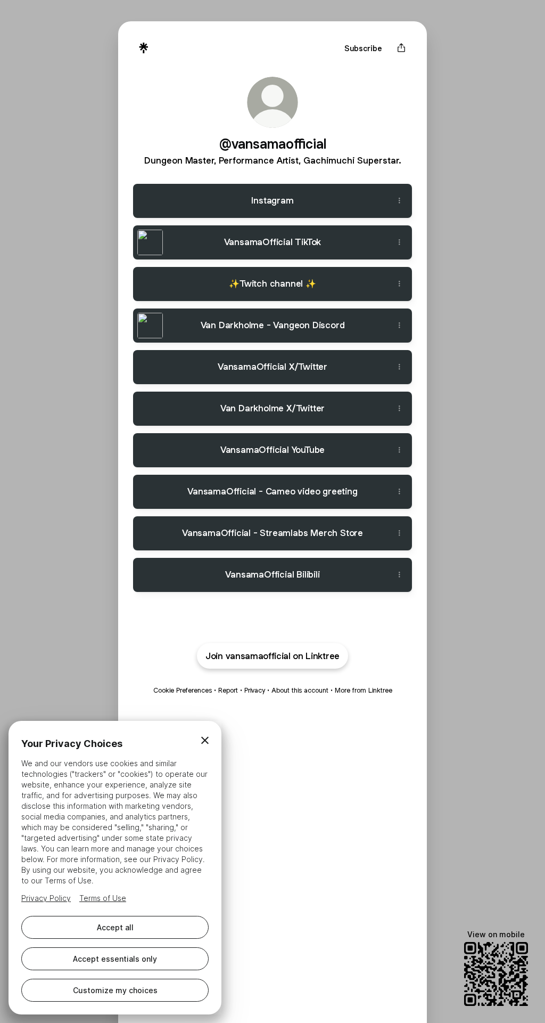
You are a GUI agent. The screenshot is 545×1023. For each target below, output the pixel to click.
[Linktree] (143, 48)
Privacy (254, 690)
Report (228, 690)
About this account (299, 690)
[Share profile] (401, 48)
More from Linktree (363, 690)
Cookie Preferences (182, 690)
